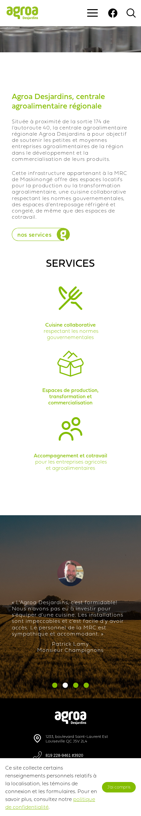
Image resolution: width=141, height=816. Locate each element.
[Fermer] (121, 87)
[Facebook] (112, 13)
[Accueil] (70, 723)
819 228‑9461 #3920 (64, 755)
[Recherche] (131, 13)
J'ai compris (119, 787)
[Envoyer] (103, 87)
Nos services (34, 234)
